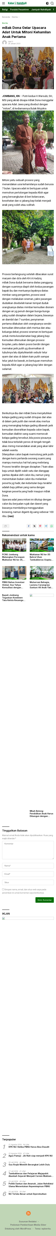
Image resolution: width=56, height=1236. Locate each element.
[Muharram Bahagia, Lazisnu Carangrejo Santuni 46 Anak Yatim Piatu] (42, 573)
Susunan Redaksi (28, 1221)
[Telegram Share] (46, 526)
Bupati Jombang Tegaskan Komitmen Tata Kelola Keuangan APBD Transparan (13, 598)
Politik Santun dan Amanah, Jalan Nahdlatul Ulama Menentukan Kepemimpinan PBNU (31, 1184)
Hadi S (10, 42)
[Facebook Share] (29, 526)
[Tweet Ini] (34, 526)
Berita (5, 23)
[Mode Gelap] (47, 3)
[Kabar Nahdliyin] (17, 3)
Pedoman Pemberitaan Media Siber (28, 1225)
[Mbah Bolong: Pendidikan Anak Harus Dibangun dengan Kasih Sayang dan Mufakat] (42, 701)
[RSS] (28, 1213)
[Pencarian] (52, 3)
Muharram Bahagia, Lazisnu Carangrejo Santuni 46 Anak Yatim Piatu (41, 585)
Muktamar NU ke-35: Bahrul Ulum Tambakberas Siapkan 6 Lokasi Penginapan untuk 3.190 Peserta (41, 557)
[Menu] (4, 3)
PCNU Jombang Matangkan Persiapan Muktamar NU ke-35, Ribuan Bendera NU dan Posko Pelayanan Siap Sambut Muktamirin (13, 557)
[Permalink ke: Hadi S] (4, 42)
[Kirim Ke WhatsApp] (52, 526)
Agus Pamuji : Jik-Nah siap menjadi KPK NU (31, 1155)
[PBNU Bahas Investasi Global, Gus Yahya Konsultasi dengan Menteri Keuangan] (14, 573)
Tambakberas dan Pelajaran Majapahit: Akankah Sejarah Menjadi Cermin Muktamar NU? (31, 1174)
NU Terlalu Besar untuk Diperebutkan (28, 1194)
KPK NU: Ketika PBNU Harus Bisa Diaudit (29, 1147)
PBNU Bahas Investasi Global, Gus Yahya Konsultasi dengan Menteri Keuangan (13, 585)
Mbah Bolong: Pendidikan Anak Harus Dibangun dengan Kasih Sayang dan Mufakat (41, 814)
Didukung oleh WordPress (18, 1228)
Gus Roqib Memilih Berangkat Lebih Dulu (29, 1164)
